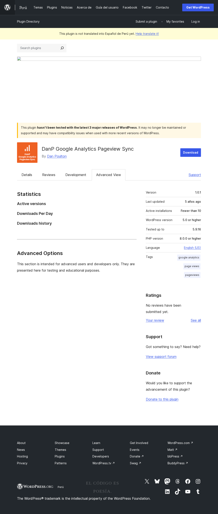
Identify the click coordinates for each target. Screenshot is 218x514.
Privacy (22, 463)
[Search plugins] (62, 48)
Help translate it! (147, 33)
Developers (100, 456)
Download (190, 152)
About (21, 443)
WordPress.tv (103, 463)
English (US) (192, 247)
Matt (173, 449)
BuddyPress (178, 463)
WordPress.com (180, 443)
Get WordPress (198, 7)
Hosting (22, 456)
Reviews (48, 175)
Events (134, 449)
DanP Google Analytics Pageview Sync (88, 149)
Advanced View (108, 175)
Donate (137, 456)
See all (196, 320)
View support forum (161, 356)
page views (192, 266)
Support (195, 175)
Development (75, 175)
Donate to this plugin (162, 399)
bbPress (175, 456)
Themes (60, 449)
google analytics (188, 257)
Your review (155, 320)
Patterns (61, 463)
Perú (61, 487)
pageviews (192, 275)
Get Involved (139, 443)
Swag (135, 463)
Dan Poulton (57, 156)
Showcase (62, 443)
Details (27, 175)
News (21, 449)
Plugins (60, 456)
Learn (96, 443)
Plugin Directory (28, 21)
